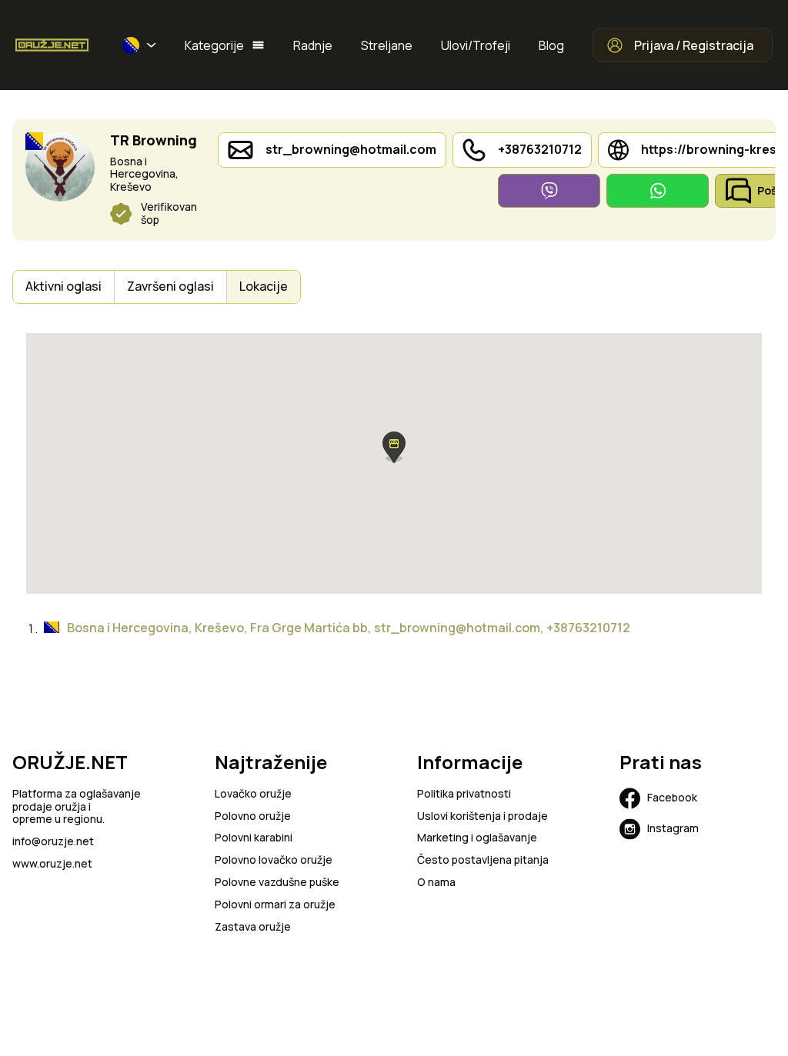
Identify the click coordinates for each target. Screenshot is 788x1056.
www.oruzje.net (52, 864)
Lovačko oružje (253, 794)
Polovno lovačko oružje (273, 860)
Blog (551, 45)
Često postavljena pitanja (483, 860)
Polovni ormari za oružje (275, 904)
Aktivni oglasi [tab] (63, 286)
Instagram (673, 828)
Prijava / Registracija (693, 45)
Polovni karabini (253, 837)
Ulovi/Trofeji (475, 45)
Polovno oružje (253, 816)
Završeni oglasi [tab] (170, 286)
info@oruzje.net (53, 841)
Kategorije (214, 45)
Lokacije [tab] (263, 286)
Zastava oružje (253, 927)
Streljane (386, 45)
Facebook (672, 797)
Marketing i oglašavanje (477, 837)
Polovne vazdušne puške (277, 882)
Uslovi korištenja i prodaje (482, 816)
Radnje (312, 45)
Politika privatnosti (464, 794)
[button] (139, 45)
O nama (436, 882)
